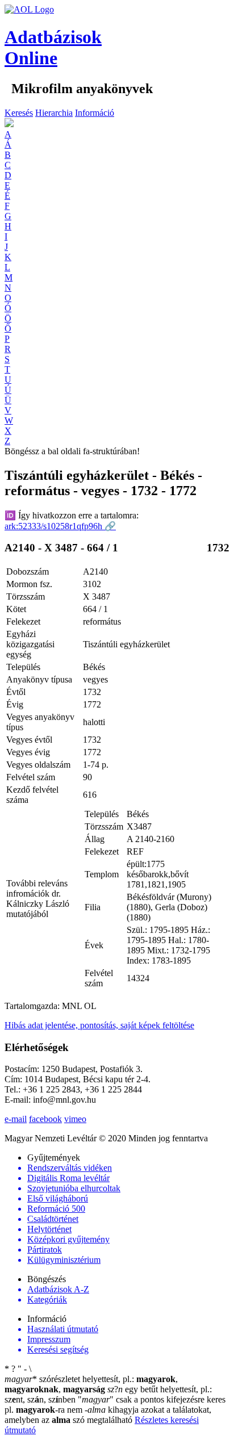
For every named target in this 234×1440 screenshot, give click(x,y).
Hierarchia (54, 113)
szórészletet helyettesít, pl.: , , (91, 1384)
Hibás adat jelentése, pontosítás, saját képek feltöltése (99, 1025)
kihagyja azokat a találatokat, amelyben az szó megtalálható (108, 1415)
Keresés (19, 113)
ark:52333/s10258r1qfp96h (60, 526)
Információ (94, 113)
